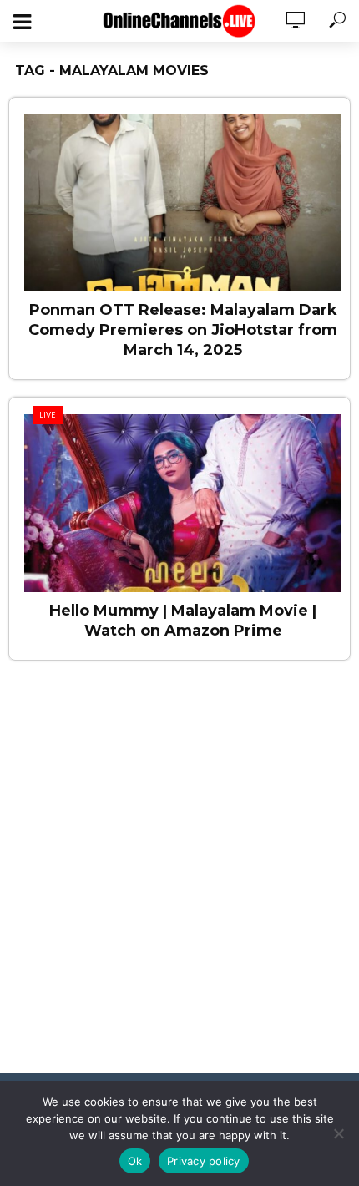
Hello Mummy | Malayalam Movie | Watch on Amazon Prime (182, 620)
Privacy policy (203, 1161)
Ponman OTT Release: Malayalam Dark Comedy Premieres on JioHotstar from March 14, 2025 (182, 330)
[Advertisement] (179, 877)
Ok (135, 1161)
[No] (338, 1133)
